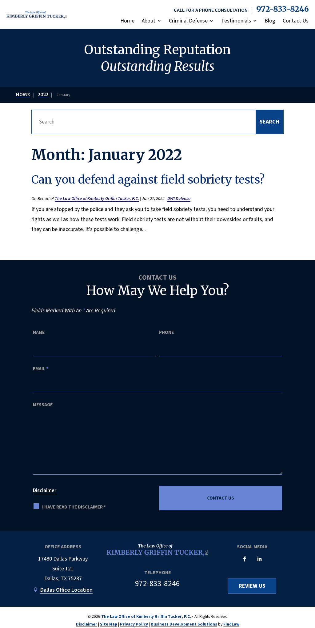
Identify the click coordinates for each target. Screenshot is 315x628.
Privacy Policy (134, 624)
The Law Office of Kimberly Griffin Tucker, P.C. (97, 198)
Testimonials (236, 21)
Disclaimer (44, 490)
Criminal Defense (188, 21)
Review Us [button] (252, 586)
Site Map (108, 624)
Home (127, 21)
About (148, 21)
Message (43, 404)
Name (39, 332)
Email (40, 368)
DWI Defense (178, 198)
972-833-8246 (282, 9)
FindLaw (231, 624)
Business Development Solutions (184, 624)
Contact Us (296, 21)
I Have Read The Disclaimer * (74, 507)
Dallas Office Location (66, 590)
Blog (270, 21)
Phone (166, 332)
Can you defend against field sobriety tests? (148, 180)
